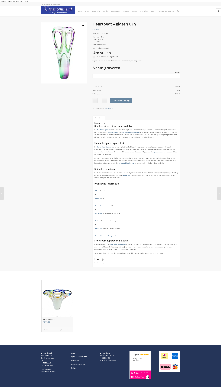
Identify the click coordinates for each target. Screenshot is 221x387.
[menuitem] (79, 11)
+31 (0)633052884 (47, 365)
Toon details (64, 330)
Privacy (72, 353)
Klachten (73, 368)
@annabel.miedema (48, 372)
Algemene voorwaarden (78, 357)
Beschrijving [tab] (98, 118)
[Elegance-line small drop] (2, 193)
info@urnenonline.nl (107, 355)
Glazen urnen (109, 108)
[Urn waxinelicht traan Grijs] (219, 193)
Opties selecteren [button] (50, 330)
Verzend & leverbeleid (77, 364)
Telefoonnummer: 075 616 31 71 (51, 4)
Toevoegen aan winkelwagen (121, 101)
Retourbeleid (74, 360)
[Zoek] (178, 11)
